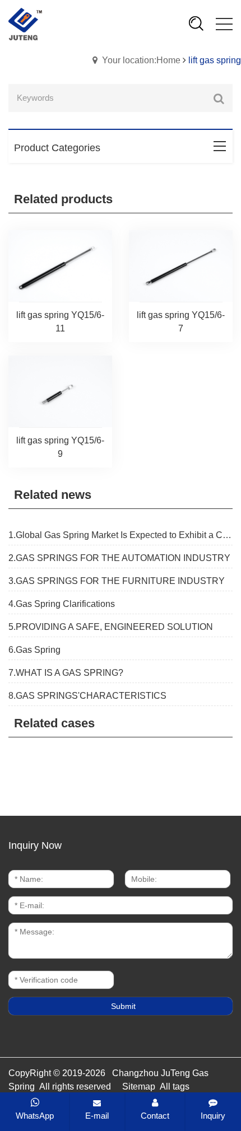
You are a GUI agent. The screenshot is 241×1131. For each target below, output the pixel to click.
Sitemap (138, 1086)
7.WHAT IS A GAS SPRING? (65, 672)
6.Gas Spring (34, 650)
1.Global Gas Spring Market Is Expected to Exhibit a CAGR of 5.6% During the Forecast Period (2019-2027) (120, 535)
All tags (174, 1086)
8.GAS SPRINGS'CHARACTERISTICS (87, 695)
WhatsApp (35, 1115)
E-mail (97, 1115)
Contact (155, 1115)
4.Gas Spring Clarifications (61, 604)
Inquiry (213, 1115)
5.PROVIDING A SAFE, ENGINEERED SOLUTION (110, 627)
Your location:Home (141, 60)
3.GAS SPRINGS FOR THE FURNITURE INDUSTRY (116, 581)
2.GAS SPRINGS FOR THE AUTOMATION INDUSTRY (119, 558)
